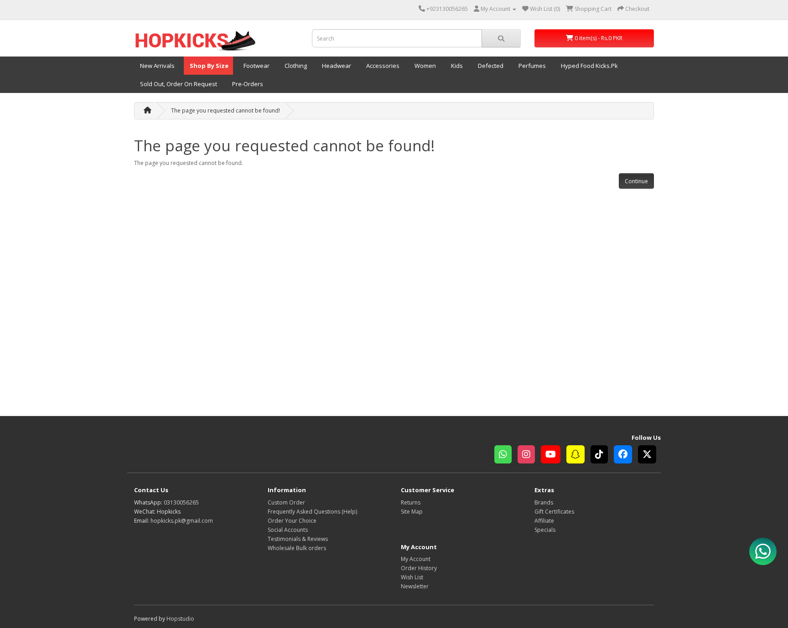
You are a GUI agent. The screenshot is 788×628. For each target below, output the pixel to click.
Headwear (336, 66)
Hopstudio (180, 619)
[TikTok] (602, 455)
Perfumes (531, 66)
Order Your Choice (292, 521)
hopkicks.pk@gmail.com (181, 521)
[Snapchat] (578, 455)
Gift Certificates (554, 511)
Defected (490, 66)
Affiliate (544, 521)
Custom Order (286, 502)
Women (424, 66)
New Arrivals (157, 66)
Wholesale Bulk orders (297, 548)
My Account (415, 559)
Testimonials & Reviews (298, 539)
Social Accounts (288, 530)
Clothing (295, 66)
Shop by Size (208, 66)
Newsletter (415, 586)
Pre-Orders (247, 84)
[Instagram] (529, 455)
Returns (410, 502)
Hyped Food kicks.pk (589, 66)
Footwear (256, 66)
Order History (419, 568)
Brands (543, 502)
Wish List (412, 577)
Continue (636, 181)
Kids (456, 66)
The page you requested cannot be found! (225, 110)
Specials (544, 530)
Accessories (382, 66)
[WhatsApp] (506, 455)
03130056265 (181, 502)
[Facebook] (626, 455)
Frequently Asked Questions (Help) (312, 511)
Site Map (412, 511)
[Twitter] (649, 455)
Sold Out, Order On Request (178, 84)
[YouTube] (553, 455)
